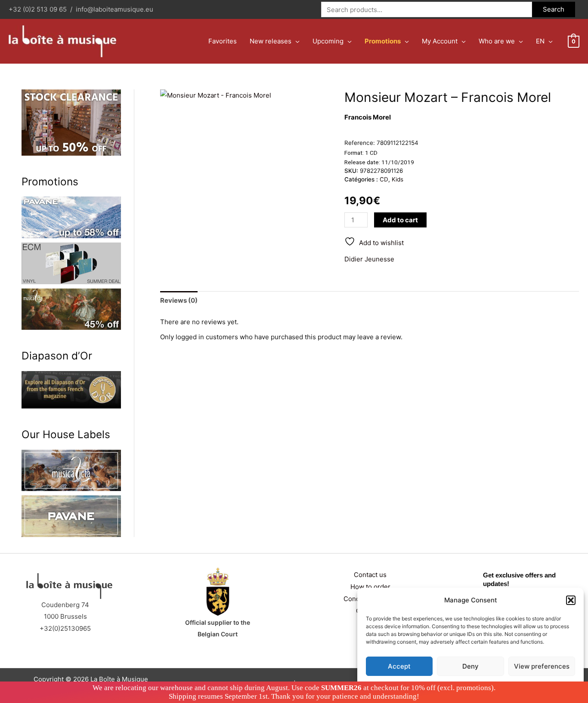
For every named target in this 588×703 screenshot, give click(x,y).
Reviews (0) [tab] (179, 300)
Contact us (370, 575)
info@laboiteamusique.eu (114, 9)
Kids (397, 179)
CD (384, 179)
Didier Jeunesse (369, 259)
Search (553, 9)
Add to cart (400, 220)
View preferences (541, 666)
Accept (399, 666)
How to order (370, 587)
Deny (470, 666)
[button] (570, 600)
